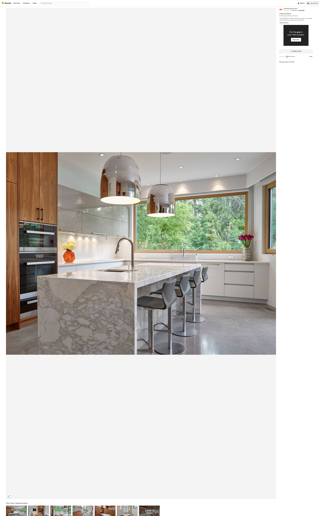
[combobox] (64, 3)
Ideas (34, 3)
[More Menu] (273, 496)
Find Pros (16, 3)
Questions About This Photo (286, 62)
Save (146, 496)
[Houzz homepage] (6, 3)
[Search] (41, 3)
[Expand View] (9, 496)
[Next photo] (273, 253)
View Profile (301, 10)
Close (310, 56)
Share (138, 496)
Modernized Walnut (22, 503)
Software (26, 3)
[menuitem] (17, 3)
